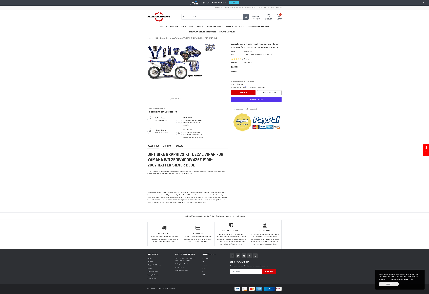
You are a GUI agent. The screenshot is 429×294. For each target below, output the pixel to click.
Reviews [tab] (179, 146)
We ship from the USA (182, 264)
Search (149, 258)
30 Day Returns (179, 267)
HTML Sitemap (152, 278)
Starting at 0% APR (219, 3)
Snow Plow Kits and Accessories (202, 32)
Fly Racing (205, 258)
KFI (203, 261)
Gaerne (204, 265)
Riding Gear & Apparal (235, 27)
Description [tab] (153, 146)
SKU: (233, 55)
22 (234, 109)
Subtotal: (234, 84)
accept (389, 284)
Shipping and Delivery (154, 265)
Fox (203, 268)
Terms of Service (152, 271)
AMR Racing (248, 51)
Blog (272, 7)
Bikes (183, 27)
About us (150, 261)
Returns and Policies (228, 32)
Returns (149, 268)
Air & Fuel (174, 27)
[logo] (158, 17)
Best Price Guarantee (181, 270)
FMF (203, 275)
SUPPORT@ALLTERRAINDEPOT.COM (234, 7)
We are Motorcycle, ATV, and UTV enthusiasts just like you (185, 259)
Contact (266, 7)
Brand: (233, 51)
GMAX (204, 271)
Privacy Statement (152, 275)
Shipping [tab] (167, 146)
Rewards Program (250, 7)
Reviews (279, 7)
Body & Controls (196, 27)
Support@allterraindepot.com (163, 112)
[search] (246, 17)
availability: (235, 62)
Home (149, 38)
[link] (210, 47)
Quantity (234, 71)
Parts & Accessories (214, 27)
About (260, 7)
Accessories (162, 27)
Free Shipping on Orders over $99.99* (242, 81)
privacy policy (408, 279)
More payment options (256, 105)
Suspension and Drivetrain (258, 27)
